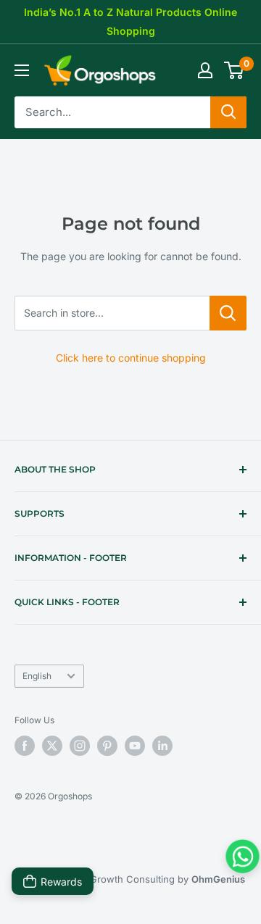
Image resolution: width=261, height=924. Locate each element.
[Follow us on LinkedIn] (162, 746)
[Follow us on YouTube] (135, 746)
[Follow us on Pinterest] (107, 746)
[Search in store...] (228, 313)
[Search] (228, 112)
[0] (234, 70)
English (36, 675)
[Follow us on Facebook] (24, 746)
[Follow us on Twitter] (52, 746)
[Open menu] (21, 70)
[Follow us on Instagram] (80, 746)
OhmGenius (218, 879)
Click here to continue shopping (131, 357)
